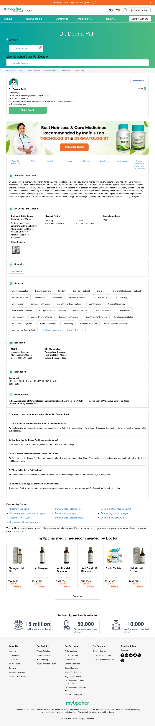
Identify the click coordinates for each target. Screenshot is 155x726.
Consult (8, 18)
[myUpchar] (145, 88)
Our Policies (43, 646)
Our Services (71, 646)
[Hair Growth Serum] (139, 554)
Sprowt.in (12, 668)
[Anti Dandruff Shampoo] (90, 554)
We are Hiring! (14, 663)
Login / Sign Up (140, 18)
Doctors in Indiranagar (65, 513)
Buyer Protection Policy (46, 663)
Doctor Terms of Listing (102, 655)
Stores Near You (71, 668)
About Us (12, 651)
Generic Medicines (72, 663)
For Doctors (99, 646)
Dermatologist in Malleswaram (23, 521)
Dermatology (16, 271)
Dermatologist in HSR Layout (69, 517)
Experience (104, 161)
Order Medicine (71, 651)
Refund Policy (42, 659)
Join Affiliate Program (73, 694)
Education (86, 161)
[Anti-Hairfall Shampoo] (66, 554)
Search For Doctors (73, 672)
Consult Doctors (71, 655)
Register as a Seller (73, 676)
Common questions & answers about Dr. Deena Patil (139, 165)
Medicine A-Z (85, 18)
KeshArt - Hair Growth (17, 676)
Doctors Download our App (104, 659)
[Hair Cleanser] (42, 554)
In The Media (14, 655)
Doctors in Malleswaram (112, 517)
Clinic (33, 161)
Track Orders (70, 659)
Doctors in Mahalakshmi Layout (116, 508)
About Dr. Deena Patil (15, 162)
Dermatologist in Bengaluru (68, 508)
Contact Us (18, 531)
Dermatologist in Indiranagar (114, 513)
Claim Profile (27, 110)
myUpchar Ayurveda (17, 672)
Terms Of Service (44, 655)
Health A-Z (110, 18)
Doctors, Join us (99, 651)
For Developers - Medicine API (75, 689)
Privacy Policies (43, 651)
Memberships (122, 161)
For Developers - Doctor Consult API (74, 682)
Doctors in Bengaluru (19, 508)
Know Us (13, 646)
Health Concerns (33, 18)
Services (68, 161)
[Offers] (111, 10)
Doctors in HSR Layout (20, 517)
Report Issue (138, 80)
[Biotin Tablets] (115, 554)
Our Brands (62, 18)
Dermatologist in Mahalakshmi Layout (27, 513)
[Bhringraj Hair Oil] (17, 554)
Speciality (50, 161)
